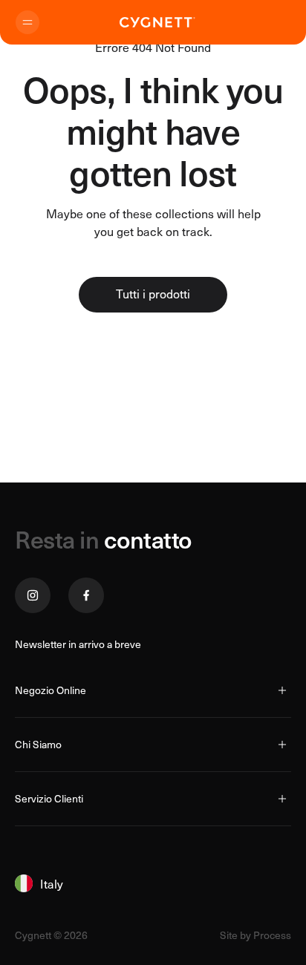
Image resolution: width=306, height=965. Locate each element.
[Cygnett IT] (157, 22)
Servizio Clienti (49, 798)
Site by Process (255, 935)
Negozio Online (50, 690)
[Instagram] (33, 595)
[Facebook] (86, 595)
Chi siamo (38, 744)
